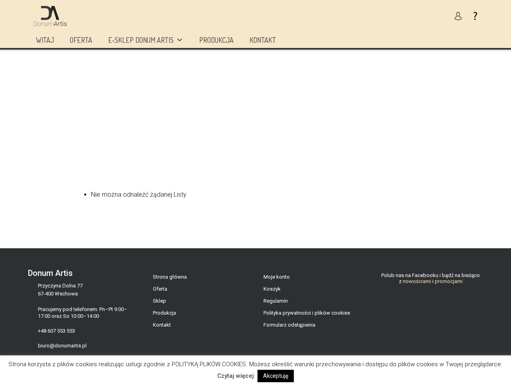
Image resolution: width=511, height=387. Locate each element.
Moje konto (276, 277)
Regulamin (275, 301)
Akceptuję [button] (275, 376)
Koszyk (272, 289)
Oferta (81, 40)
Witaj (45, 40)
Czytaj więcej (235, 375)
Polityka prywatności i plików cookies (306, 313)
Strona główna (170, 277)
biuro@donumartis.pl (62, 346)
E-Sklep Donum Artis (141, 40)
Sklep (159, 301)
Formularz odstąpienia (289, 325)
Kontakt (263, 40)
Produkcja (216, 40)
